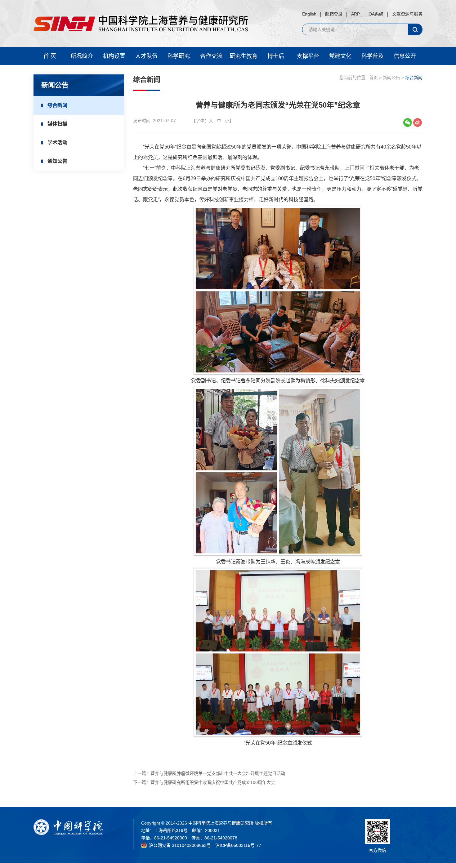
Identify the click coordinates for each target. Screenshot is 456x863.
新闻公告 (391, 77)
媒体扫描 (57, 124)
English (309, 13)
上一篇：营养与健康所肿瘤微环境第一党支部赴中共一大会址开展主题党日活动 (209, 773)
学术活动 (57, 142)
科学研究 (179, 56)
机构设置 (114, 56)
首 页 (49, 56)
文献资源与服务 (407, 13)
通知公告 (57, 161)
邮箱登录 (333, 13)
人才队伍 (146, 56)
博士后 (275, 56)
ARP (355, 13)
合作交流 (211, 56)
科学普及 (372, 56)
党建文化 (340, 56)
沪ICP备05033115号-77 (238, 845)
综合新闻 (57, 105)
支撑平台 (308, 56)
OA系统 (376, 13)
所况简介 (82, 56)
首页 (373, 77)
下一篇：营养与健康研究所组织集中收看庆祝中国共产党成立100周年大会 (204, 782)
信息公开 (405, 56)
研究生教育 (243, 56)
